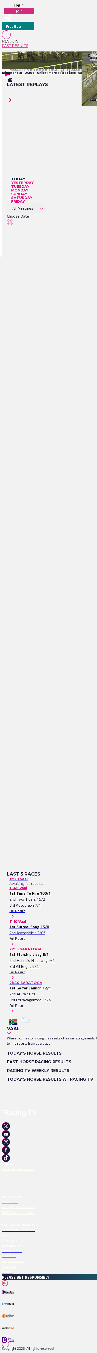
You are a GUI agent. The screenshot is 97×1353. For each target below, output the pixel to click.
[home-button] (7, 18)
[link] (18, 41)
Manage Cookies (15, 1241)
